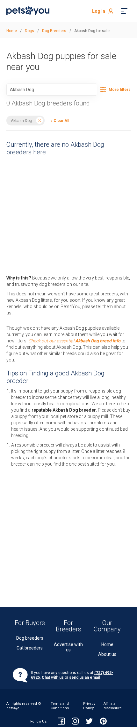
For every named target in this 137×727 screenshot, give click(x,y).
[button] (58, 120)
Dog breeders (29, 638)
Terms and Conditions (60, 706)
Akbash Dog (21, 120)
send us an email (84, 677)
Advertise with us (68, 647)
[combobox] (51, 90)
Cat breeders (30, 647)
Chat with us (53, 677)
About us (107, 654)
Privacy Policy (89, 706)
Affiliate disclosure (113, 706)
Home (107, 644)
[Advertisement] (68, 214)
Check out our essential (74, 340)
